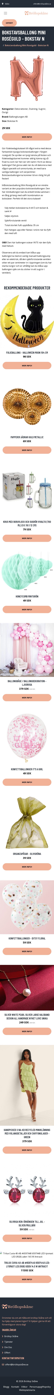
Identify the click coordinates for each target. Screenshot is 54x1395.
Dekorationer (21, 108)
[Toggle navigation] (5, 13)
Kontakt (15, 1386)
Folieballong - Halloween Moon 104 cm (27, 352)
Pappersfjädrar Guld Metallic (27, 437)
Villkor (24, 1386)
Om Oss (8, 1347)
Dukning (33, 108)
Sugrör (42, 108)
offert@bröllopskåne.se (42, 4)
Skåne (7, 4)
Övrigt (5, 112)
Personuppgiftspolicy (40, 1386)
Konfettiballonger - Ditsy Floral (27, 938)
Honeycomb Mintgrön (27, 596)
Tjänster (8, 1341)
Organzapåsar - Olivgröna (27, 853)
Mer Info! (27, 137)
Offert (9, 23)
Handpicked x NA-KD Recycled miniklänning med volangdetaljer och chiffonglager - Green (27, 1133)
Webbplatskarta (27, 1390)
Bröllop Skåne (11, 1336)
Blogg (6, 1386)
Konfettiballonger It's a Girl (27, 769)
